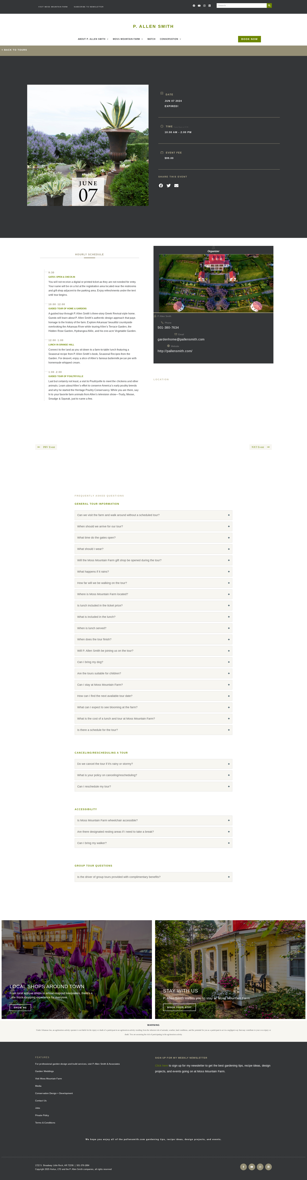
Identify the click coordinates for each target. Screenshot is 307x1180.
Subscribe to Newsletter (88, 7)
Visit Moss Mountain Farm (52, 7)
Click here (161, 1065)
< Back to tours (14, 50)
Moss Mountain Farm (126, 39)
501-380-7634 (168, 327)
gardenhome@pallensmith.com (181, 339)
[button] (160, 185)
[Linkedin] (209, 5)
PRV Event (49, 447)
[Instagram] (204, 5)
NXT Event (258, 447)
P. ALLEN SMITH (153, 26)
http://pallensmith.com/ (175, 351)
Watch (151, 39)
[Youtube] (199, 5)
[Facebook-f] (243, 1167)
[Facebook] (194, 5)
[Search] (269, 5)
